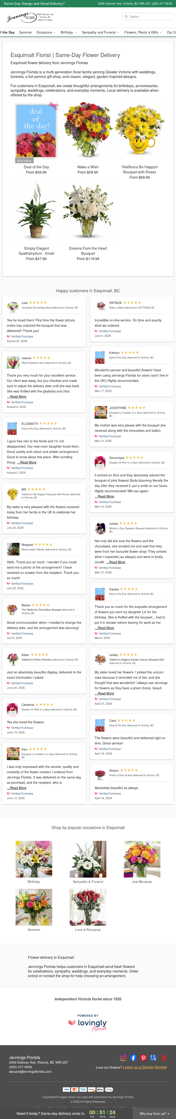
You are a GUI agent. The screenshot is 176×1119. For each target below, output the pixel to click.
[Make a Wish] (101, 305)
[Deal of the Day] (13, 428)
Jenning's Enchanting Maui (36, 307)
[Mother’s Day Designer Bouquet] (101, 528)
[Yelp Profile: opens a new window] (163, 1057)
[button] (164, 1099)
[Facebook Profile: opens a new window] (133, 1057)
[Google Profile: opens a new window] (153, 1057)
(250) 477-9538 (20, 1067)
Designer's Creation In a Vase (38, 754)
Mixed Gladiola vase (33, 362)
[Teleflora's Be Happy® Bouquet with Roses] (13, 494)
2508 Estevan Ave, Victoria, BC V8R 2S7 (38, 1062)
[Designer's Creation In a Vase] (13, 753)
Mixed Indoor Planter (33, 549)
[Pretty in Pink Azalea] (101, 775)
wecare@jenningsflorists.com (30, 1071)
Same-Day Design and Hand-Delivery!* (34, 3)
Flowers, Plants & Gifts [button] (141, 32)
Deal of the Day (30, 428)
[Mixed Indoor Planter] (13, 549)
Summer (25, 32)
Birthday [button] (67, 32)
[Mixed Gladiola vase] (13, 362)
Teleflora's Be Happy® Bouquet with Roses (45, 494)
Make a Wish (116, 307)
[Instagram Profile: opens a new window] (123, 1057)
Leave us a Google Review (145, 1067)
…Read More (16, 396)
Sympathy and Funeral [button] (99, 32)
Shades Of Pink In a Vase (36, 709)
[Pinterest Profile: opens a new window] (143, 1057)
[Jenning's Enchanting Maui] (13, 308)
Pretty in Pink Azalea (120, 775)
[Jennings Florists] (30, 17)
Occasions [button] (44, 32)
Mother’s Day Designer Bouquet (127, 528)
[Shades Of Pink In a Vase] (13, 709)
